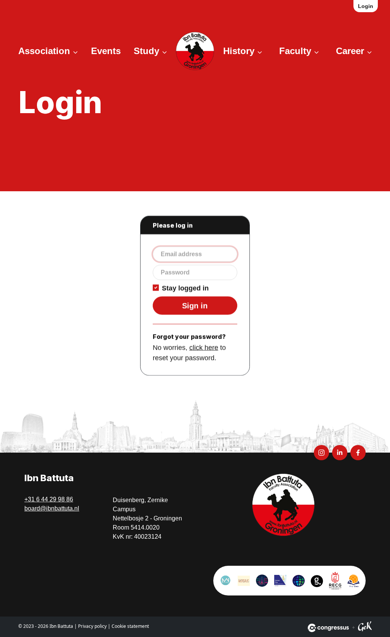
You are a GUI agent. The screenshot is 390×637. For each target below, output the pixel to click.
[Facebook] (358, 452)
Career (350, 51)
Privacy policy (92, 626)
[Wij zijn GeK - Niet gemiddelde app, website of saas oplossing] (365, 627)
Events (106, 51)
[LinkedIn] (339, 452)
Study (146, 51)
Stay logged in (185, 288)
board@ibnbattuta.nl (51, 508)
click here (203, 347)
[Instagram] (321, 452)
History (238, 51)
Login (365, 6)
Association (44, 51)
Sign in (195, 305)
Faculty (295, 51)
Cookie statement (130, 626)
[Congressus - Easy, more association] (328, 628)
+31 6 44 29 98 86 (48, 499)
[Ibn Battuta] (195, 51)
